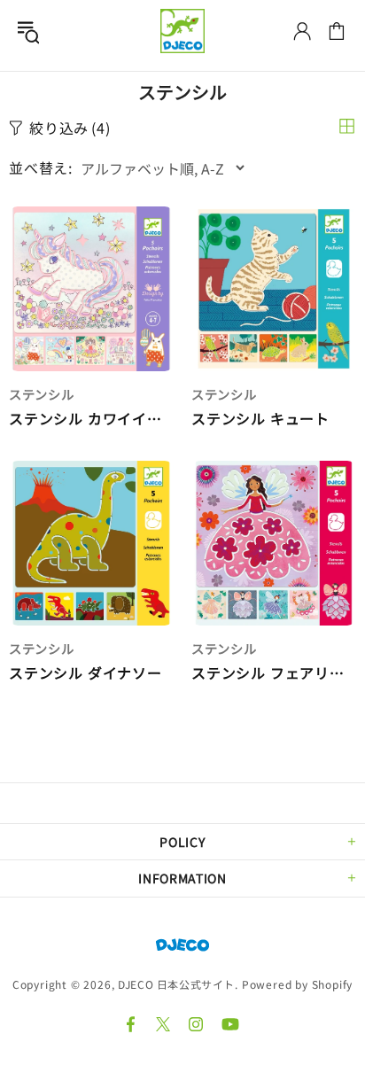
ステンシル (41, 394)
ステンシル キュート (260, 418)
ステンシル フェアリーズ (273, 673)
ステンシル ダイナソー (85, 673)
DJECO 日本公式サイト (182, 31)
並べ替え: (41, 168)
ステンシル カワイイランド (91, 418)
